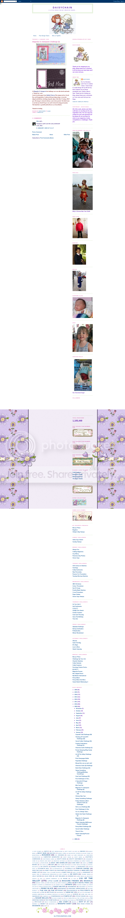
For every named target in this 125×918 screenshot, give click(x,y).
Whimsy (43, 903)
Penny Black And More (79, 679)
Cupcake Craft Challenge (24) (83, 734)
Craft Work (78, 857)
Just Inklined (60, 876)
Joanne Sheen (86, 874)
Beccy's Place (76, 527)
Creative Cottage (59, 860)
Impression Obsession (49, 874)
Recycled (50, 892)
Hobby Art (36, 872)
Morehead (48, 884)
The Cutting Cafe (82, 898)
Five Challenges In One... (82, 778)
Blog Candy (87, 853)
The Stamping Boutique (66, 900)
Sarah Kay (40, 112)
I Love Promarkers (78, 592)
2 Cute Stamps (36, 851)
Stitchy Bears (80, 896)
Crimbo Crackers (77, 612)
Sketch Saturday (77, 649)
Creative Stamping (73, 860)
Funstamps (61, 870)
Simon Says (76, 558)
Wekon (74, 901)
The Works (80, 900)
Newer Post (35, 134)
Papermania (72, 886)
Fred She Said (37, 870)
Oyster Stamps (81, 884)
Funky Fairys (49, 870)
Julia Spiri (48, 876)
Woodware (36, 905)
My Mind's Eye (58, 884)
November (79, 708)
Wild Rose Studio (83, 903)
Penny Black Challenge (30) (83, 826)
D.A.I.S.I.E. (45, 862)
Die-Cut (51, 864)
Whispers (52, 903)
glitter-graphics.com (62, 916)
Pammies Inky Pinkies (79, 555)
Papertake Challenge (81, 760)
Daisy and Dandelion (59, 862)
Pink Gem (43, 890)
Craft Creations (77, 472)
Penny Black (76, 677)
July (77, 718)
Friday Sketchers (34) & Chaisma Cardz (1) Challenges (82, 802)
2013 (75, 697)
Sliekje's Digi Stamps (79, 532)
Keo (41, 878)
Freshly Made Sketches (79, 590)
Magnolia (88, 881)
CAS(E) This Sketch (78, 610)
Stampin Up (67, 896)
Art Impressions (57, 851)
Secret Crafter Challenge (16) (83, 741)
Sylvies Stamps (57, 898)
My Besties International (79, 675)
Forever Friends (82, 868)
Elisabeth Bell (43, 868)
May (77, 722)
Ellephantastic (57, 868)
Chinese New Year (80, 796)
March (78, 727)
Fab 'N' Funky (76, 588)
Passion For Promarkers (79, 574)
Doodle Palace (56, 866)
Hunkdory (87, 872)
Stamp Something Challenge (83, 798)
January (78, 732)
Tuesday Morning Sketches (80, 576)
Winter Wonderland (78, 633)
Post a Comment (37, 132)
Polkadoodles (76, 630)
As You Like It (76, 604)
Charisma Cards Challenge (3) (83, 747)
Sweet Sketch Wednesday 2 (80, 682)
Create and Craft (45, 860)
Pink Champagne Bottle (82, 758)
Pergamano (62, 888)
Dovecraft (82, 866)
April (77, 725)
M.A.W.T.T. (76, 669)
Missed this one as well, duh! (83, 763)
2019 (75, 692)
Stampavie (45, 896)
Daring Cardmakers (78, 628)
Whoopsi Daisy (65, 903)
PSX (43, 892)
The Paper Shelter (78, 478)
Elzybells (69, 868)
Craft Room (67, 857)
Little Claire (53, 881)
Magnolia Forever (77, 671)
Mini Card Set (79, 785)
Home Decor (56, 872)
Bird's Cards (62, 853)
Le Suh (73, 878)
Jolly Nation (37, 876)
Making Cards (40, 882)
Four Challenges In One (82, 809)
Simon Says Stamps (78, 596)
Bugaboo (75, 530)
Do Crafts (44, 866)
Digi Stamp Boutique (64, 864)
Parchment (82, 886)
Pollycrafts (85, 890)
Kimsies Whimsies (51, 878)
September (79, 713)
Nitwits (69, 884)
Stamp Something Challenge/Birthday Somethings (81, 772)
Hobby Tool (46, 872)
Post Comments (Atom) (46, 138)
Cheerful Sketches (78, 661)
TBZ (65, 898)
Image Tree (36, 874)
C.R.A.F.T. (75, 608)
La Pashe (64, 878)
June (77, 720)
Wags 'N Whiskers (50, 901)
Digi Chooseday (77, 572)
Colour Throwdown (78, 586)
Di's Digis (75, 645)
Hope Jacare (77, 872)
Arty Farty (68, 851)
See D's (79, 892)
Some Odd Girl (86, 894)
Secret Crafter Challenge (82, 829)
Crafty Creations (77, 665)
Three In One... (79, 831)
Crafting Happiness (78, 551)
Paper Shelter (76, 594)
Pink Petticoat (57, 890)
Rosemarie (60, 892)
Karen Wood (80, 876)
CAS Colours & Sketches (80, 565)
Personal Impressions (77, 888)
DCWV (84, 862)
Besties (53, 853)
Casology (75, 567)
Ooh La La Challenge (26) (82, 807)
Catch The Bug (77, 642)
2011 (75, 701)
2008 (75, 839)
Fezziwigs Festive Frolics (80, 667)
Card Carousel (78, 855)
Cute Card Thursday (78, 614)
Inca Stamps (63, 874)
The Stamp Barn (51, 900)
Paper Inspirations (45, 886)
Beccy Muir (42, 853)
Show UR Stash (65, 894)
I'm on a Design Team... (82, 811)
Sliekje (75, 894)
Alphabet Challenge (78, 626)
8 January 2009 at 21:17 (45, 128)
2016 (75, 694)
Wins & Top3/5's (56, 35)
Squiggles (36, 896)
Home (34, 35)
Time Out (75, 619)
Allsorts (75, 640)
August (78, 715)
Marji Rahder (62, 882)
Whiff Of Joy (84, 902)
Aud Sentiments (77, 606)
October (78, 711)
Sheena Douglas (52, 894)
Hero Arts (86, 870)
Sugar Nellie (41, 898)
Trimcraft (89, 900)
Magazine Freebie (70, 881)
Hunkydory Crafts (77, 474)
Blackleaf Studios (75, 853)
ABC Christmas (77, 584)
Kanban (71, 876)
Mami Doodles (51, 882)
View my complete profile (80, 101)
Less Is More (76, 647)
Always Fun (76, 549)
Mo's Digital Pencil (78, 673)
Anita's (46, 851)
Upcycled (38, 901)
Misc (70, 882)
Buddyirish (35, 855)
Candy (69, 855)
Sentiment (87, 892)
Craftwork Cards (48, 859)
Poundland (35, 892)
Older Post (67, 134)
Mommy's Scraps (37, 884)
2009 (75, 706)
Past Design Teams (44, 35)
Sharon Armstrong (38, 894)
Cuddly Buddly (86, 860)
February (78, 730)
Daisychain (62, 7)
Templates (71, 898)
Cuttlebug (35, 862)
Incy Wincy (76, 553)
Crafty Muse (61, 859)
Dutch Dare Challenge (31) (82, 768)
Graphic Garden (73, 870)
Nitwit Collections (78, 476)
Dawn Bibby (75, 862)
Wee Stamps (64, 902)
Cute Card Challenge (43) (82, 776)
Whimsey (35, 903)
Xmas (45, 905)
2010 (75, 704)
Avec (75, 851)
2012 (75, 699)
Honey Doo (66, 872)
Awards (83, 851)
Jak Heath (74, 874)
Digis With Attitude (79, 864)
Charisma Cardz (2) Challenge (83, 765)
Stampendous (56, 896)
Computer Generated (52, 857)
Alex (37, 121)
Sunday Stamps (77, 542)
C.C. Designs (59, 855)
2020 (75, 689)
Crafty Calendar (77, 663)
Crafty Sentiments (78, 570)
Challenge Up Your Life (79, 659)
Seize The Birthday (78, 617)
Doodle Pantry (70, 866)
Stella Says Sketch (78, 539)
